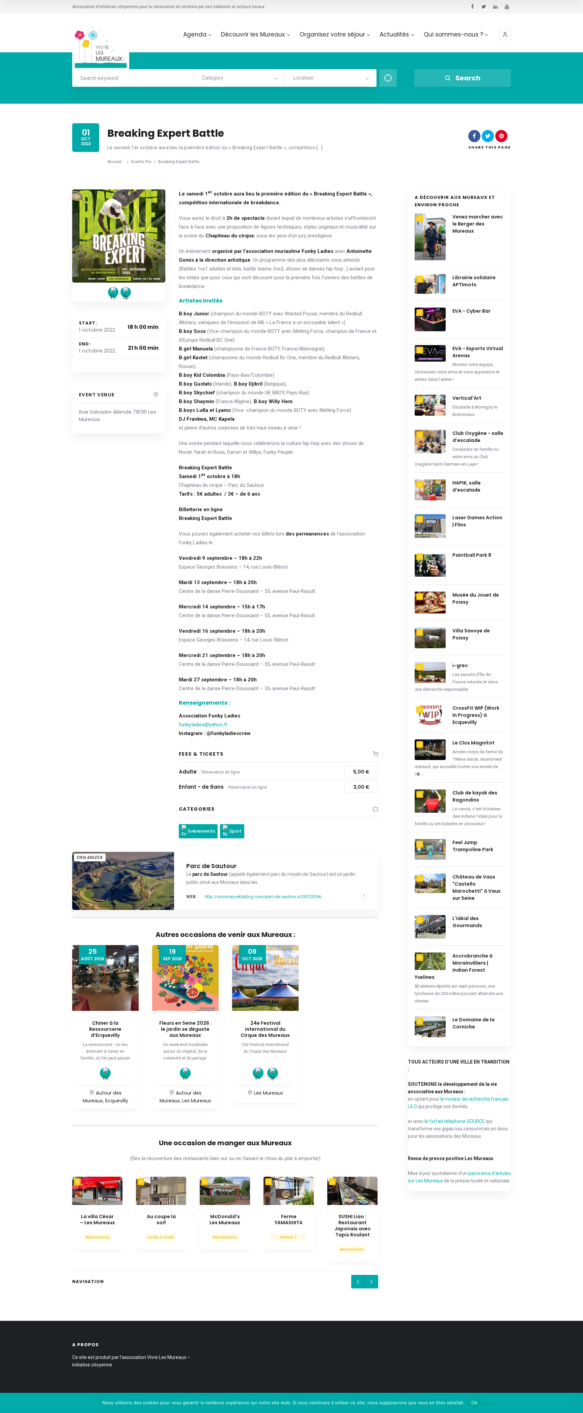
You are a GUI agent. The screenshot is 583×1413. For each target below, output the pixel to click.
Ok (474, 1402)
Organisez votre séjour (332, 34)
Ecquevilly (116, 1100)
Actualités (394, 34)
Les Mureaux (196, 1100)
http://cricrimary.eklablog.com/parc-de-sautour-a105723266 (263, 896)
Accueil (114, 161)
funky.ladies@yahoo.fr (203, 725)
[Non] (574, 1402)
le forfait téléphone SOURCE (454, 1121)
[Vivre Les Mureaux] (100, 42)
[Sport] (125, 292)
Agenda (194, 34)
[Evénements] (113, 292)
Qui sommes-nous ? (453, 34)
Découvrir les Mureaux (253, 34)
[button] (505, 34)
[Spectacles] (272, 1073)
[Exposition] (105, 1073)
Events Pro (141, 161)
